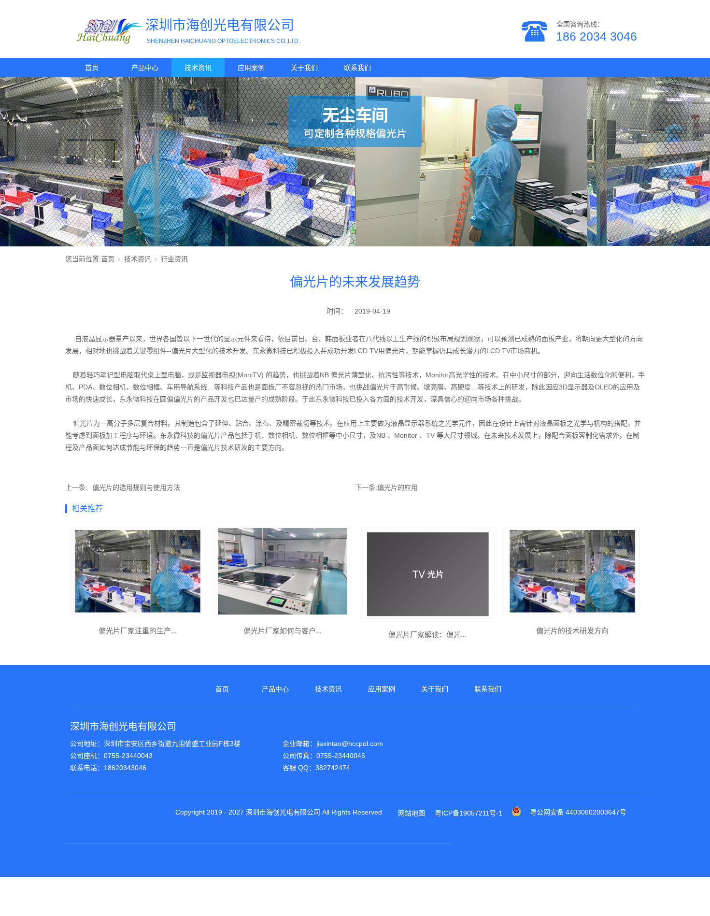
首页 (92, 68)
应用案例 (251, 68)
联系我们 (357, 68)
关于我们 (304, 68)
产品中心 (144, 68)
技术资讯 (198, 68)
